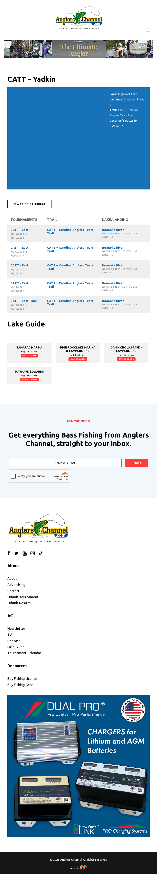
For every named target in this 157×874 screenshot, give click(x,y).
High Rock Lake (127, 94)
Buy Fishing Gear (20, 685)
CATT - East (19, 230)
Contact (13, 591)
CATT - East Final (23, 301)
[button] (147, 30)
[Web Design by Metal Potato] (78, 868)
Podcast (13, 641)
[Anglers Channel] (78, 18)
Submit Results (19, 603)
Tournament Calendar (24, 653)
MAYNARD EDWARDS (29, 371)
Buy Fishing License (22, 678)
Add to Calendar (30, 204)
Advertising (16, 585)
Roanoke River (113, 230)
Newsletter (16, 628)
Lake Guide (16, 647)
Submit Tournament (22, 597)
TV (9, 635)
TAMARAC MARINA (29, 347)
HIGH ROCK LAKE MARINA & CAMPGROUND (77, 349)
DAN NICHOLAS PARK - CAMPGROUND (126, 349)
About (12, 578)
